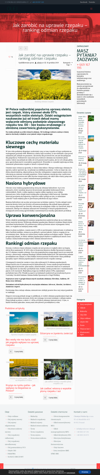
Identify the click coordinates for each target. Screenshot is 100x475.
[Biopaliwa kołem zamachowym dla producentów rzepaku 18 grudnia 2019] (1, 467)
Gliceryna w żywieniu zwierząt (56, 333)
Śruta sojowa (35, 435)
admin (39, 63)
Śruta (82, 325)
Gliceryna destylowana (62, 438)
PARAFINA (11, 454)
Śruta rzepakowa (37, 432)
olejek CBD (84, 322)
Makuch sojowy (36, 423)
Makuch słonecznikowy (39, 426)
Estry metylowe (86, 304)
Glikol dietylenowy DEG (62, 435)
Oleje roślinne (85, 318)
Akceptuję (85, 472)
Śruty (33, 429)
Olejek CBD (12, 451)
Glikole (82, 308)
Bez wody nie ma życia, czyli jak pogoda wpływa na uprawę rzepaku (22, 342)
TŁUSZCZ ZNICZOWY (15, 457)
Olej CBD (83, 315)
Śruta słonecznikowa (38, 438)
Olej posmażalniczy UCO (17, 447)
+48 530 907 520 (38, 2)
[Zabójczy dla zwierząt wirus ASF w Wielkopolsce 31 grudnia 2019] (98, 467)
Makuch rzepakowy (38, 419)
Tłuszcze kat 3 (85, 329)
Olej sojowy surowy (15, 419)
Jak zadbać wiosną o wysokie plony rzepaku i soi (55, 390)
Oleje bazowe (59, 447)
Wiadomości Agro (84, 333)
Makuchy (83, 311)
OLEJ (12, 9)
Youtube (92, 2)
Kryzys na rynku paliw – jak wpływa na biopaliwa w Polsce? (20, 388)
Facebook (83, 2)
